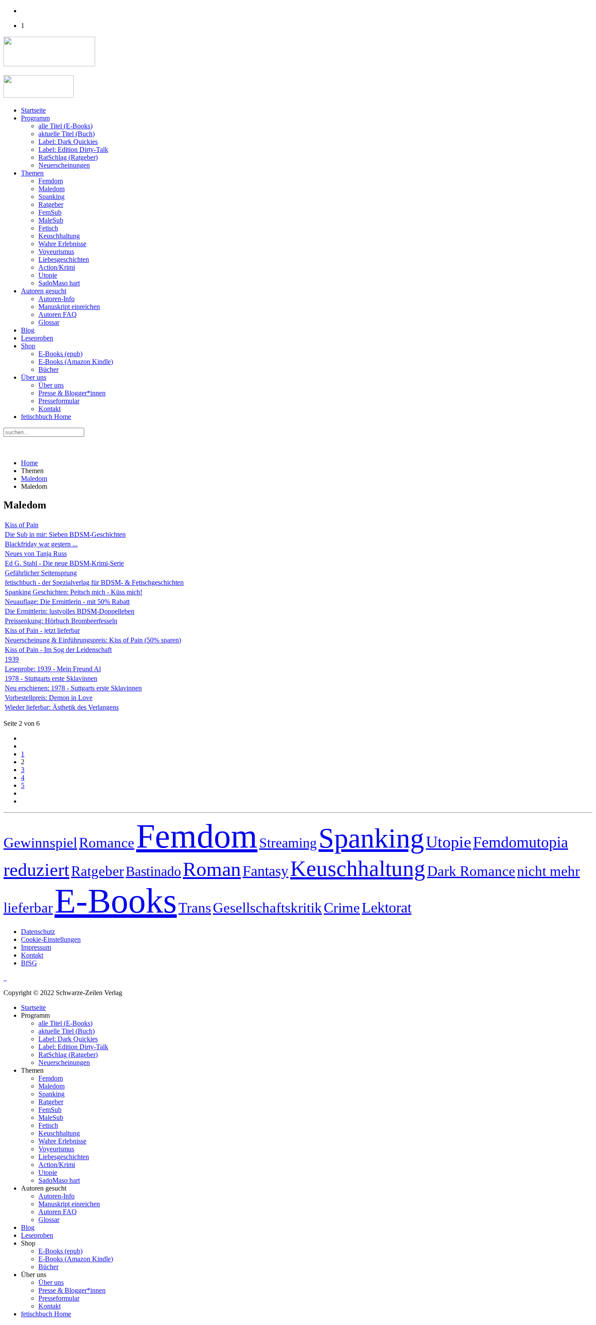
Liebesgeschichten (63, 259)
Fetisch (48, 228)
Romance (106, 843)
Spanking (51, 196)
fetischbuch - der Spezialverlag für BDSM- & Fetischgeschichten (94, 582)
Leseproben (37, 338)
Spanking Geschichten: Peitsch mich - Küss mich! (73, 592)
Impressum (36, 947)
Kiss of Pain (21, 525)
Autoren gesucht (43, 291)
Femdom (50, 181)
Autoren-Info (56, 298)
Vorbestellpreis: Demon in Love (48, 697)
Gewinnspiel (40, 843)
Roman (212, 869)
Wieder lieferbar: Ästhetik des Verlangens (62, 707)
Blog (27, 330)
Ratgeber (50, 204)
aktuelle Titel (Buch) (66, 133)
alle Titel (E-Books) (65, 126)
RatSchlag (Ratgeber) (68, 157)
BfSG (29, 963)
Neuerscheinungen (64, 165)
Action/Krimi (56, 267)
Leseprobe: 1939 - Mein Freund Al (53, 669)
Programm (35, 118)
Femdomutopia (520, 842)
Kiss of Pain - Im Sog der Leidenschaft (58, 649)
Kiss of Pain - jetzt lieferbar (42, 630)
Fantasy (265, 870)
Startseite (33, 110)
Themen (32, 173)
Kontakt (49, 408)
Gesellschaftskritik (267, 908)
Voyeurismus (56, 251)
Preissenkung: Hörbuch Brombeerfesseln (61, 621)
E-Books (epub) (60, 353)
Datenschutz (38, 931)
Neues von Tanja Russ (36, 553)
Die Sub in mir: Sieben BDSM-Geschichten (65, 534)
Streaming (288, 843)
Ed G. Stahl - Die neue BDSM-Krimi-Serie (64, 563)
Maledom (51, 188)
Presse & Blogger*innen (72, 393)
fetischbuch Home (46, 416)
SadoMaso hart (59, 283)
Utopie (47, 275)
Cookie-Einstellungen (51, 939)
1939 (12, 659)
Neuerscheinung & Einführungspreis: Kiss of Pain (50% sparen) (93, 640)
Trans (194, 908)
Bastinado (153, 871)
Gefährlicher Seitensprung (41, 573)
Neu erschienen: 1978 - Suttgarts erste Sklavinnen (73, 688)
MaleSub (50, 220)
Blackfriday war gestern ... (41, 544)
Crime (342, 908)
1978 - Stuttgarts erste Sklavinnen (51, 678)
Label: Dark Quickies (68, 141)
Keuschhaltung (59, 236)
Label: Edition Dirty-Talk (73, 149)
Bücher (48, 369)
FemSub (50, 212)
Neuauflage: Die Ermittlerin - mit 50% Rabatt (67, 601)
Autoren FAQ (57, 314)
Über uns (33, 377)
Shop (28, 346)
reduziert (36, 869)
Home (29, 463)
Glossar (48, 322)
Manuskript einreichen (69, 306)
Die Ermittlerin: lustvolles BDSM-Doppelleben (69, 611)
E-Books (116, 901)
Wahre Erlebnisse (62, 243)
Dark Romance (471, 871)
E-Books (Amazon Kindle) (75, 361)
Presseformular (58, 401)
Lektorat (386, 907)
